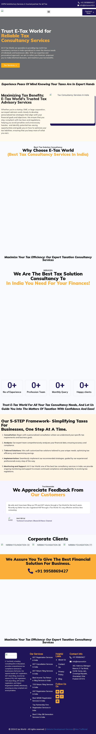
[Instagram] (62, 696)
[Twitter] (62, 692)
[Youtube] (57, 696)
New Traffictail (81, 729)
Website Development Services (59, 729)
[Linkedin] (57, 701)
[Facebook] (57, 692)
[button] (49, 12)
